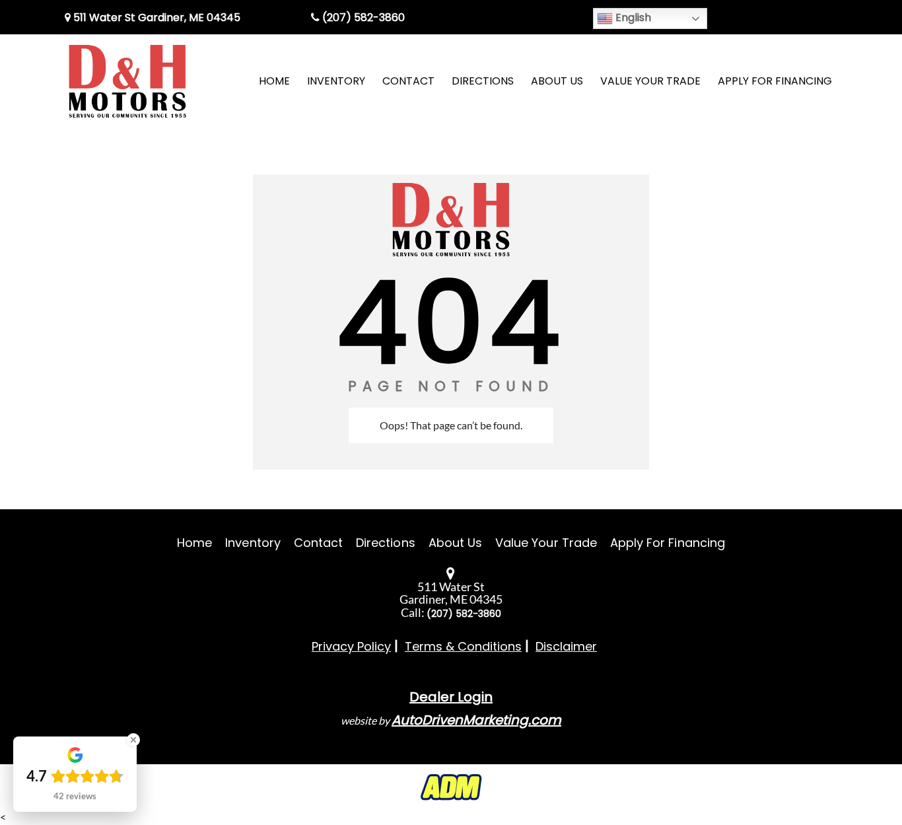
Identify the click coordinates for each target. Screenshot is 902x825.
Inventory (252, 542)
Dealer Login (451, 697)
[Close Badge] (133, 739)
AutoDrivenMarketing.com (476, 720)
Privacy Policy (351, 646)
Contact (318, 542)
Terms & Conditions (463, 646)
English (632, 17)
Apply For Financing (667, 542)
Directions (385, 542)
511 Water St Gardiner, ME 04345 (155, 17)
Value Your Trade (546, 542)
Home (194, 542)
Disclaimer (566, 646)
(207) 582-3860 (362, 17)
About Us (455, 542)
